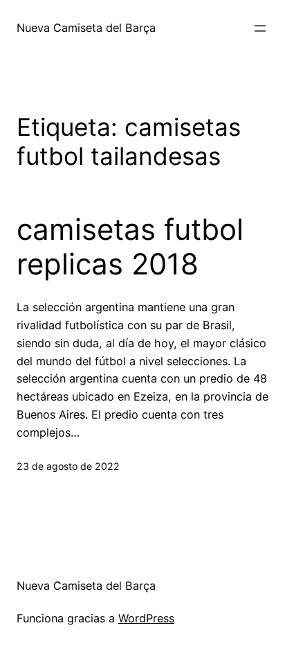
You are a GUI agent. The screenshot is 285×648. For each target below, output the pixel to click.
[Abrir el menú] (260, 28)
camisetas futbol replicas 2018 (130, 246)
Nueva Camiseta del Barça (86, 28)
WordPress (146, 618)
